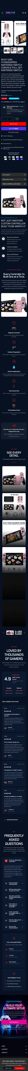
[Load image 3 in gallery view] (20, 50)
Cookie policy (8, 1068)
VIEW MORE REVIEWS (12, 819)
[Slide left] (2, 51)
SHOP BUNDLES (14, 1022)
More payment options (13, 132)
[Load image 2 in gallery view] (14, 50)
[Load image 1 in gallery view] (7, 50)
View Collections (14, 1027)
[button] (2, 13)
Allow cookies (19, 1068)
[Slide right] (25, 51)
